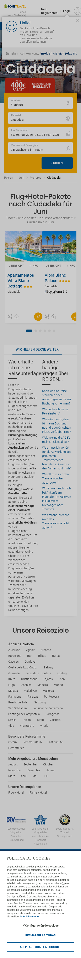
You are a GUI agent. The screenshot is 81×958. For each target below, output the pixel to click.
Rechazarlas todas (40, 935)
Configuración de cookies (42, 925)
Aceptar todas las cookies (40, 947)
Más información (30, 916)
